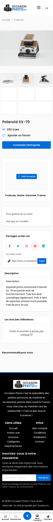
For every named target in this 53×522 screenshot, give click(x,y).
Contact (48, 519)
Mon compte (37, 519)
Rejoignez (43, 477)
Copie (42, 261)
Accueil (6, 20)
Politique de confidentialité (20, 487)
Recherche (15, 519)
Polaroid (18, 20)
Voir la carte (28, 176)
